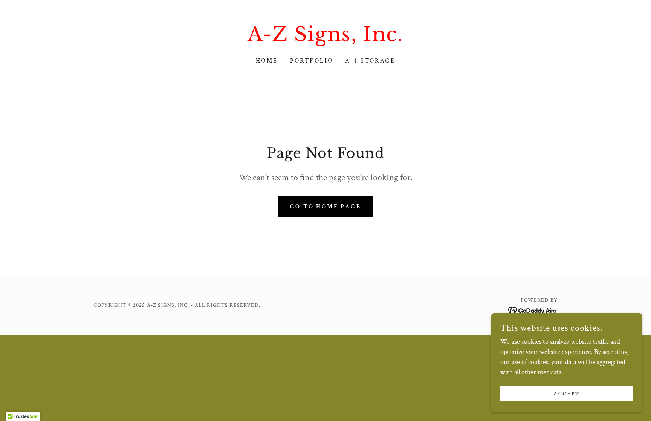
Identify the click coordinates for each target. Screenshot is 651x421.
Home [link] (267, 61)
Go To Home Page (325, 207)
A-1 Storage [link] (370, 61)
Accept (566, 393)
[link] (325, 39)
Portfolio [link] (311, 61)
